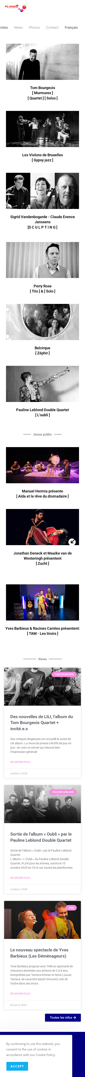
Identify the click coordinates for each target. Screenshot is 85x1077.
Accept (17, 1066)
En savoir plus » (20, 762)
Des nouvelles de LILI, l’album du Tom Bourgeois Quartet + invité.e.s (41, 722)
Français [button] (71, 27)
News (18, 27)
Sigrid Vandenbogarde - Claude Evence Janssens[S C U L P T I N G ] (42, 222)
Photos (34, 27)
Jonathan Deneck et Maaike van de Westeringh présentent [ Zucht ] (42, 558)
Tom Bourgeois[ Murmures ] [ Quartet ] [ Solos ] (43, 93)
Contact (52, 27)
